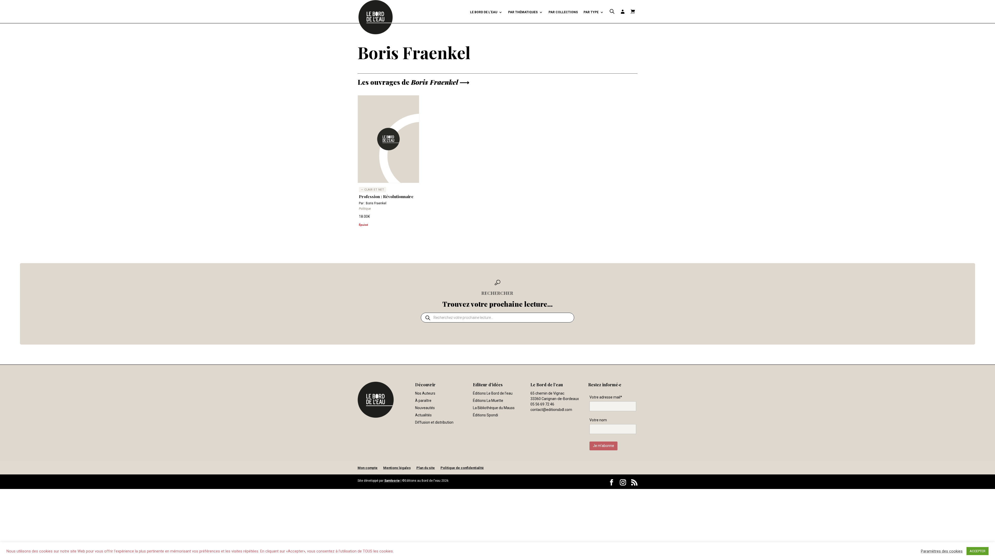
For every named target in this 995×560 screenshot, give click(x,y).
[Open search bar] (612, 11)
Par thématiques (523, 12)
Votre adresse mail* (605, 397)
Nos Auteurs (425, 393)
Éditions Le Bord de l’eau (493, 393)
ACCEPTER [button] (977, 551)
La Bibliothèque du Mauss (494, 408)
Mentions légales (397, 468)
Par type (591, 12)
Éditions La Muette (488, 400)
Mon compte (368, 468)
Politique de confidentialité (462, 468)
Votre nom (598, 420)
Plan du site (425, 468)
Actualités (423, 415)
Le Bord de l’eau (483, 12)
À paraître (423, 400)
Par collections (563, 12)
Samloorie (392, 480)
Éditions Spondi (485, 415)
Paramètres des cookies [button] (942, 551)
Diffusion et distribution (434, 422)
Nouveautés (425, 408)
